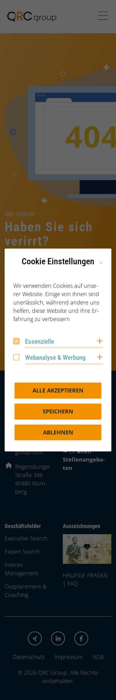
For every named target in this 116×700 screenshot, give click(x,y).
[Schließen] (101, 263)
